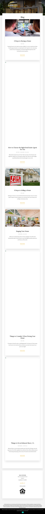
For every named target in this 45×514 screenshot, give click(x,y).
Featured (22, 152)
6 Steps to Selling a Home (22, 190)
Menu (40, 2)
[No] (43, 511)
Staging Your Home (22, 231)
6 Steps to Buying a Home (22, 41)
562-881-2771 (22, 483)
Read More (22, 161)
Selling (27, 152)
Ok (22, 512)
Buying (18, 152)
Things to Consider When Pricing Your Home (22, 337)
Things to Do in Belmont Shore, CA (22, 443)
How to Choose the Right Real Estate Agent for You (22, 148)
